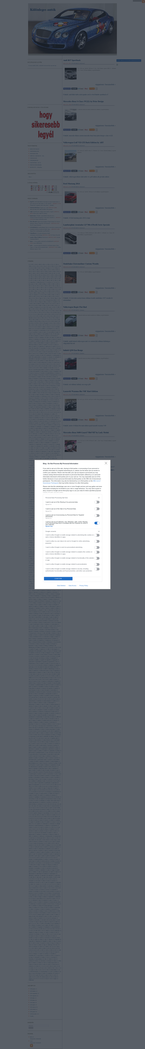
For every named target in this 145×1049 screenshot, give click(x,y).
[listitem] (72, 498)
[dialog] (72, 524)
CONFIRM (58, 578)
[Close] (107, 464)
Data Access (72, 585)
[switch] (97, 502)
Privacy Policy (83, 585)
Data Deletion (61, 585)
